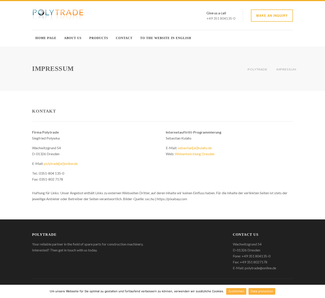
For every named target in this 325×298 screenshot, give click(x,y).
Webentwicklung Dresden (194, 154)
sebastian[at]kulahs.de (195, 148)
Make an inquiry (272, 15)
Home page (45, 38)
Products (98, 38)
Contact (124, 38)
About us (73, 38)
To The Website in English (165, 38)
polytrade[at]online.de (61, 163)
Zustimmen (236, 291)
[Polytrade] (58, 15)
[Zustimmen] (319, 291)
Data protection (262, 291)
